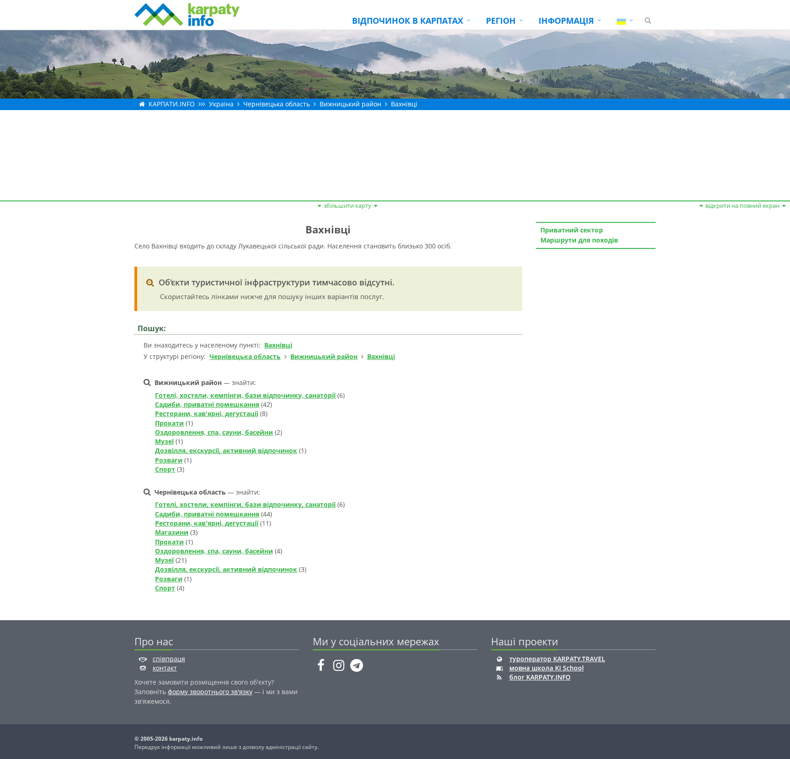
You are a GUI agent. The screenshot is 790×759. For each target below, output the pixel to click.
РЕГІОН (501, 20)
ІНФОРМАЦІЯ (566, 20)
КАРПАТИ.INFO (172, 104)
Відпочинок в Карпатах (407, 20)
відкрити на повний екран (742, 205)
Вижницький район (350, 104)
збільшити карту (347, 205)
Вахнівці (404, 104)
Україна (221, 104)
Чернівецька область (276, 104)
